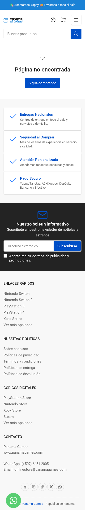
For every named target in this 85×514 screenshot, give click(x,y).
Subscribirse (67, 246)
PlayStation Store (17, 398)
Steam (9, 417)
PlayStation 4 (14, 312)
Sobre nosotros (16, 349)
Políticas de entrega (19, 368)
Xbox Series (13, 319)
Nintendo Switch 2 (18, 300)
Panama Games (32, 503)
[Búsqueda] (76, 34)
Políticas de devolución (22, 374)
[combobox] (42, 34)
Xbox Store (12, 410)
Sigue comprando (42, 83)
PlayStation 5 (14, 306)
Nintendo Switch (17, 294)
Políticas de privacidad (21, 355)
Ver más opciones (18, 325)
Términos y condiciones (22, 361)
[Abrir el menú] (76, 20)
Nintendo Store (15, 404)
